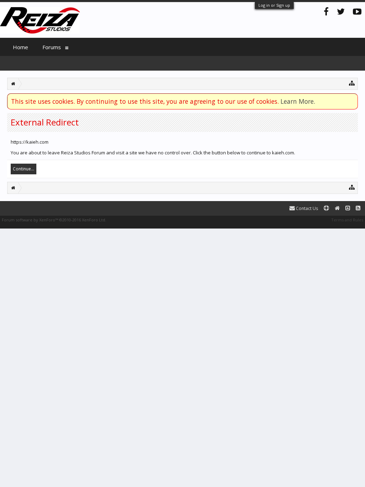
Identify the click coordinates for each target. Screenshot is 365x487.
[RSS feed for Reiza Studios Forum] (358, 208)
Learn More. (298, 101)
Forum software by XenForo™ (54, 219)
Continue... (23, 169)
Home (20, 47)
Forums (51, 47)
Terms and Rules (347, 219)
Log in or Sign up (274, 5)
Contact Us (306, 208)
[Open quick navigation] (352, 83)
